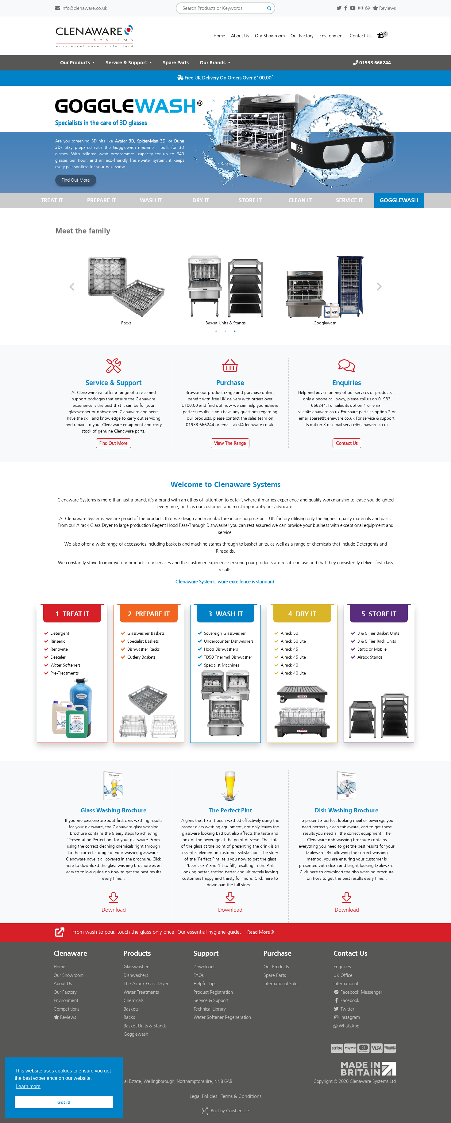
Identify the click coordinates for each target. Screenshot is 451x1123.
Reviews (387, 8)
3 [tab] (235, 331)
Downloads (204, 967)
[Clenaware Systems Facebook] (345, 8)
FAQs (199, 975)
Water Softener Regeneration (222, 1017)
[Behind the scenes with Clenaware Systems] (360, 8)
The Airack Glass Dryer (146, 983)
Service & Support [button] (127, 63)
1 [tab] (216, 331)
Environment (331, 36)
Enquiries (342, 967)
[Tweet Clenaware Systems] (339, 8)
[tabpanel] (126, 286)
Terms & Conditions (241, 1096)
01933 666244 (374, 63)
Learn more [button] (28, 1086)
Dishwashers (136, 975)
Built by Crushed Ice (230, 1111)
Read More (259, 932)
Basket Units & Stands (145, 1026)
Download (114, 910)
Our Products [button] (75, 63)
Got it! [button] (64, 1102)
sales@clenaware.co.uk (252, 424)
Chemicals (134, 1000)
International (345, 983)
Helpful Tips (205, 983)
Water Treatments (141, 992)
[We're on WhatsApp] (367, 8)
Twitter (346, 1009)
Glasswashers (137, 967)
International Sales (281, 983)
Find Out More (76, 180)
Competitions (66, 1009)
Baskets (131, 1009)
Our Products (276, 967)
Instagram (349, 1017)
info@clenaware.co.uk (83, 8)
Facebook (349, 1000)
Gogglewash (136, 1034)
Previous (72, 287)
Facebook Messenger (360, 992)
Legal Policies (203, 1096)
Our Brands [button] (213, 63)
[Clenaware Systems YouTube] (353, 8)
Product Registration (213, 992)
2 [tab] (225, 331)
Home (219, 36)
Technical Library (210, 1009)
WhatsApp (348, 1026)
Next (379, 287)
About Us (240, 36)
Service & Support (211, 1000)
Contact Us (361, 36)
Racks (129, 1017)
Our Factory (302, 36)
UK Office (343, 975)
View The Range (230, 443)
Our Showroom (270, 36)
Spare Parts (176, 63)
